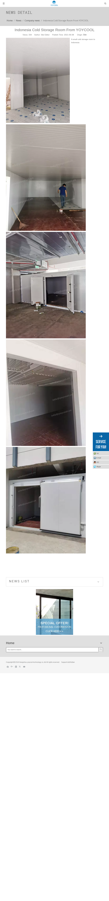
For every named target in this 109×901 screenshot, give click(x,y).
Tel (98, 453)
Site (85, 35)
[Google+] (12, 666)
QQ (98, 462)
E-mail (99, 458)
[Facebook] (7, 666)
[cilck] (54, 612)
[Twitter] (20, 666)
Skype (99, 467)
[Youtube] (24, 666)
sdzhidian (71, 662)
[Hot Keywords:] (101, 649)
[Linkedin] (16, 666)
